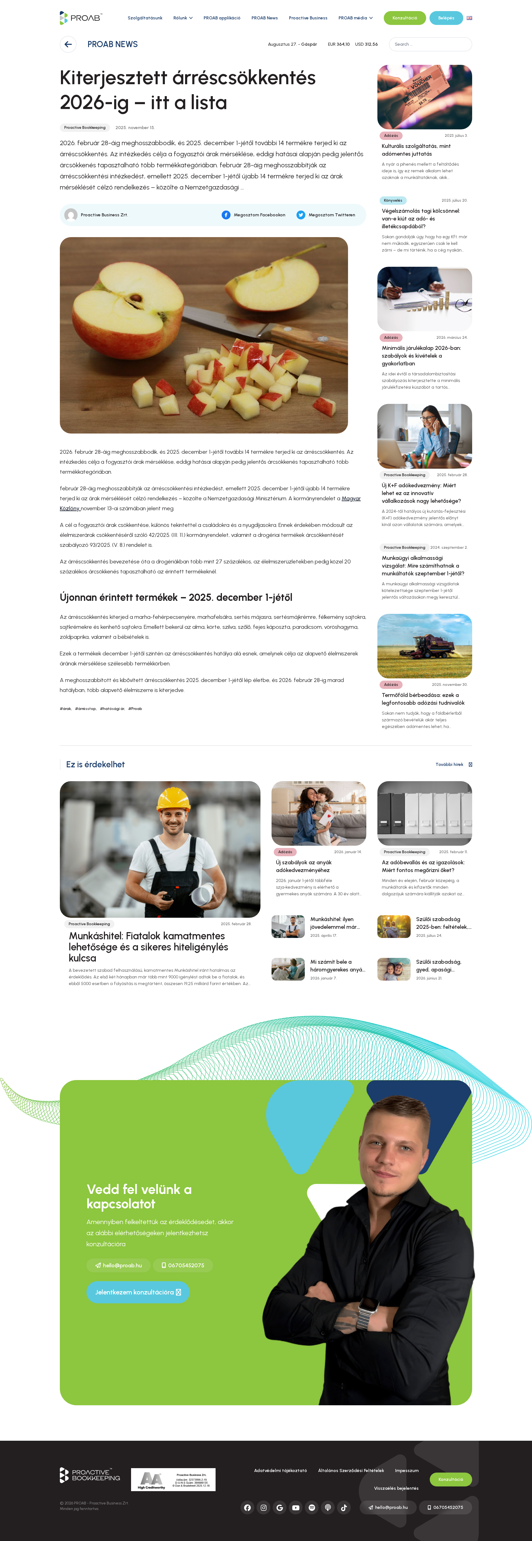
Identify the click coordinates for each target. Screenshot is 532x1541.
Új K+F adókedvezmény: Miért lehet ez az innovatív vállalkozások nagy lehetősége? (421, 493)
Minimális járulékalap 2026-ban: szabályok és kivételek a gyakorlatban (421, 356)
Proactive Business (308, 17)
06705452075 (186, 1265)
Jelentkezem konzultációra (134, 1292)
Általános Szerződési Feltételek (351, 1470)
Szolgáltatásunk (145, 17)
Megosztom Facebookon (259, 214)
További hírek (449, 764)
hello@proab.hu (122, 1265)
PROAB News (265, 17)
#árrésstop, (86, 708)
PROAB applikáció (222, 17)
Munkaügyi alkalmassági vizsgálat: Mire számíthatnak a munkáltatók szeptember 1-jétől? (423, 566)
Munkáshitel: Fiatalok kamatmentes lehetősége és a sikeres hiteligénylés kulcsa (148, 947)
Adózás (391, 135)
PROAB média (353, 17)
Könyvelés (393, 200)
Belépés (446, 17)
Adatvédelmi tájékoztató (280, 1470)
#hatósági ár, (112, 708)
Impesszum (407, 1470)
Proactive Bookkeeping (85, 127)
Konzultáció (405, 17)
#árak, (66, 708)
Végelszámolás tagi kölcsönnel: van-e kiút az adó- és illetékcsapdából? (421, 218)
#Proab (135, 708)
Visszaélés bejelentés (396, 1488)
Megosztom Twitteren (332, 214)
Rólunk (180, 17)
